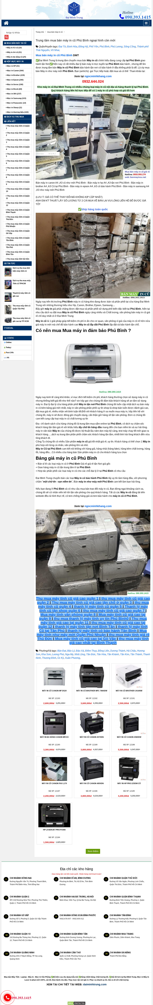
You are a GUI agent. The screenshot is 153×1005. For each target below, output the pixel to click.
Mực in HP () (13, 66)
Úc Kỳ (60, 658)
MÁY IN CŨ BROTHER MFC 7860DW (91, 691)
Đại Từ (62, 46)
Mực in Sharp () (14, 108)
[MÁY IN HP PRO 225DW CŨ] (129, 769)
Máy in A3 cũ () (14, 48)
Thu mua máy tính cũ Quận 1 (18, 127)
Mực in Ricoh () (14, 89)
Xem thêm (93, 851)
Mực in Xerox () (15, 84)
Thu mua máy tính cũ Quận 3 (18, 141)
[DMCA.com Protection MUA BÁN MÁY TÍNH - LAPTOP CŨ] (76, 1003)
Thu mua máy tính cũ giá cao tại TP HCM (21, 319)
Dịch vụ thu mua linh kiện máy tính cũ (21, 269)
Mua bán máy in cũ (16, 43)
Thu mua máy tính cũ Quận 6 (18, 162)
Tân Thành (136, 654)
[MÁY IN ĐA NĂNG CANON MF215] (54, 723)
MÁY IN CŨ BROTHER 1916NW (129, 691)
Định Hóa (72, 46)
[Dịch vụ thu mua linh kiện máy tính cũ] (8, 272)
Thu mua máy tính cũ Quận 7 (18, 169)
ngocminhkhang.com (98, 76)
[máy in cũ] (93, 137)
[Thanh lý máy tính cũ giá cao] (8, 297)
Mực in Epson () (15, 80)
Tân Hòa (101, 654)
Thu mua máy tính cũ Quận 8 (18, 176)
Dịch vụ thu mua (15, 117)
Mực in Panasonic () (16, 103)
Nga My (69, 654)
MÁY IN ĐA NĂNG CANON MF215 (54, 737)
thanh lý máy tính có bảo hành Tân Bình (101, 631)
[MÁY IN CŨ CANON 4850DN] (92, 769)
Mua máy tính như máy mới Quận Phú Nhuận (92, 633)
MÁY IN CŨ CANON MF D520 (54, 691)
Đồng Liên (103, 650)
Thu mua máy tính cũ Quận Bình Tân (18, 253)
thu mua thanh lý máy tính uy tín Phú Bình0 (91, 619)
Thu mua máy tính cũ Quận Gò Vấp (18, 232)
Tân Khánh (113, 654)
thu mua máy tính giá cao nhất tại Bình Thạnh (109, 641)
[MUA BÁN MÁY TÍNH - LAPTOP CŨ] (76, 10)
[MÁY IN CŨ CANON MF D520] (54, 676)
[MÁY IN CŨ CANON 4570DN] (92, 723)
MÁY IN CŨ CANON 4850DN (92, 783)
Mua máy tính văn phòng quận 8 (67, 615)
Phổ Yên (93, 46)
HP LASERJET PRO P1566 (54, 830)
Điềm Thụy (91, 650)
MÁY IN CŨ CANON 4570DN (92, 737)
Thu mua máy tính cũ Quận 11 (18, 197)
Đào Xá (80, 650)
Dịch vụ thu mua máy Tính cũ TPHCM (22, 282)
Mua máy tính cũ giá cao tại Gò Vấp (85, 639)
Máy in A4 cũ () (14, 52)
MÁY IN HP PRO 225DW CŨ (129, 783)
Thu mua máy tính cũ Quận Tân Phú (18, 246)
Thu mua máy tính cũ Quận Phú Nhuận (18, 225)
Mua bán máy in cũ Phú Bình (54, 55)
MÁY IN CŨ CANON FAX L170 (54, 783)
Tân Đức (90, 654)
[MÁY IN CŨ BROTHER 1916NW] (129, 676)
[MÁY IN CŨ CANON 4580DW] (129, 723)
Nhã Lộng (80, 654)
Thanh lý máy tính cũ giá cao (21, 294)
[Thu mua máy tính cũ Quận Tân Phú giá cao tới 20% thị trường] (8, 309)
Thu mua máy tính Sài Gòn (18, 259)
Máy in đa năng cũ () (16, 57)
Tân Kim (124, 654)
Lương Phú (58, 654)
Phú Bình (104, 46)
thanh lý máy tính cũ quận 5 (98, 606)
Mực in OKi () (14, 94)
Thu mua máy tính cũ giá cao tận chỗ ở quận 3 (92, 602)
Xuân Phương (72, 658)
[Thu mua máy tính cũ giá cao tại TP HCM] (8, 320)
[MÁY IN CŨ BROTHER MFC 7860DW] (92, 676)
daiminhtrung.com (95, 984)
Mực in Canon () (15, 71)
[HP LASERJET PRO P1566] (54, 815)
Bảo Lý (71, 650)
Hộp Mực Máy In (14, 61)
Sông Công (130, 46)
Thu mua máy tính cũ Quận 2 (18, 134)
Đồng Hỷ (83, 46)
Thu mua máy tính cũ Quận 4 (18, 148)
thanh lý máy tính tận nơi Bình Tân (84, 627)
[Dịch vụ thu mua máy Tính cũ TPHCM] (8, 284)
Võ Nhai (55, 50)
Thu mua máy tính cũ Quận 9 (18, 183)
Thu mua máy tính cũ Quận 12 (18, 204)
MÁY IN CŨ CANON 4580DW (129, 737)
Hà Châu (131, 650)
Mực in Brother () (16, 75)
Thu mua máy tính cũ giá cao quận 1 (67, 598)
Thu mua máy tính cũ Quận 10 (18, 190)
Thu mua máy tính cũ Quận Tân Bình (18, 239)
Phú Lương (117, 46)
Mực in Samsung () (16, 98)
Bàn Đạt (61, 650)
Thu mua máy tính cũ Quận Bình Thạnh (18, 211)
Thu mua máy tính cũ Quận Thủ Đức (18, 218)
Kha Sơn (46, 654)
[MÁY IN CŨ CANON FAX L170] (54, 769)
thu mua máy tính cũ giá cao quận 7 (113, 611)
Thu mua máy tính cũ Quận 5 (18, 155)
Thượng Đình (49, 658)
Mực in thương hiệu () (18, 112)
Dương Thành (117, 650)
